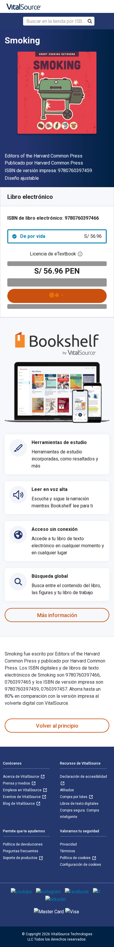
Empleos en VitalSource (22, 790)
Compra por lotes (74, 797)
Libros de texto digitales (79, 804)
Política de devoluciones (23, 844)
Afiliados (67, 790)
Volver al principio (57, 726)
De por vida (61, 236)
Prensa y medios (17, 783)
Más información (57, 615)
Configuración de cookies (80, 865)
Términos (67, 851)
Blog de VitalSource (19, 804)
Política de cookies (75, 858)
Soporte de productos (20, 858)
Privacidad (68, 844)
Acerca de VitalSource (21, 777)
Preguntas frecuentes (20, 851)
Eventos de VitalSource (22, 797)
